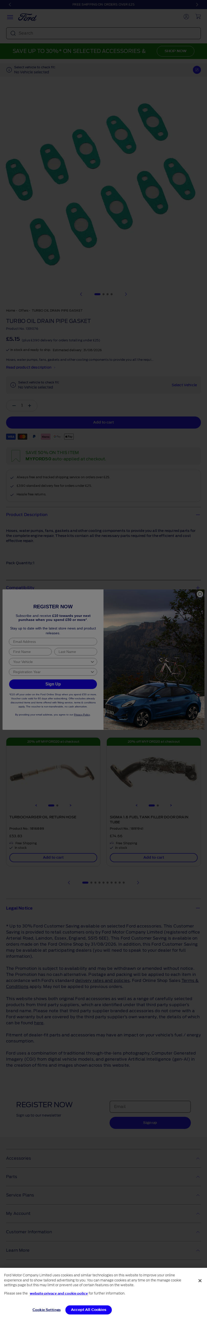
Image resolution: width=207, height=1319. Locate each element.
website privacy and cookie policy (59, 1293)
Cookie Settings (47, 1309)
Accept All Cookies (88, 1309)
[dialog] (103, 1293)
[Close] (199, 1280)
